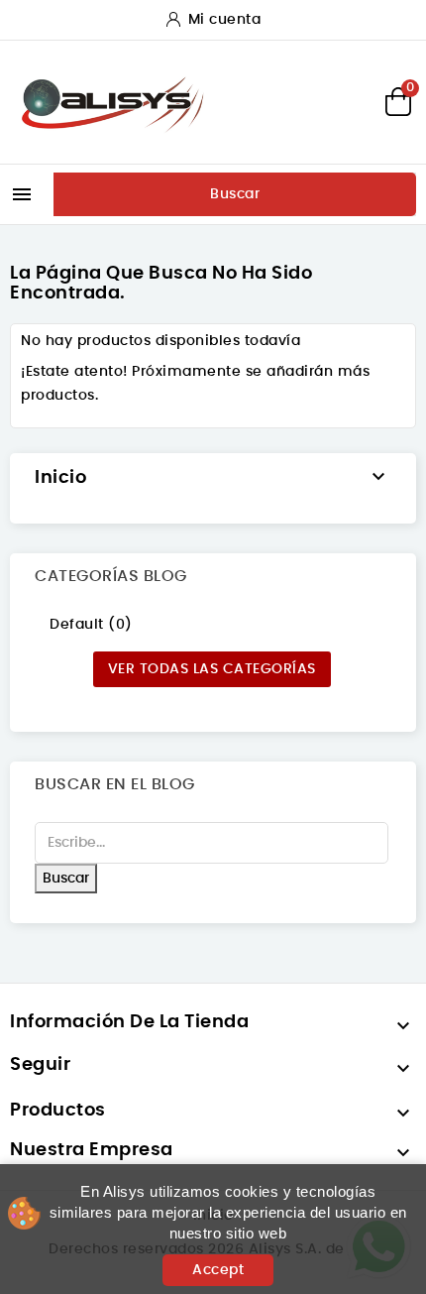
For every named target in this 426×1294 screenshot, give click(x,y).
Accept (218, 1270)
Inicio (60, 478)
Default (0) (91, 625)
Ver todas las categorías (212, 669)
